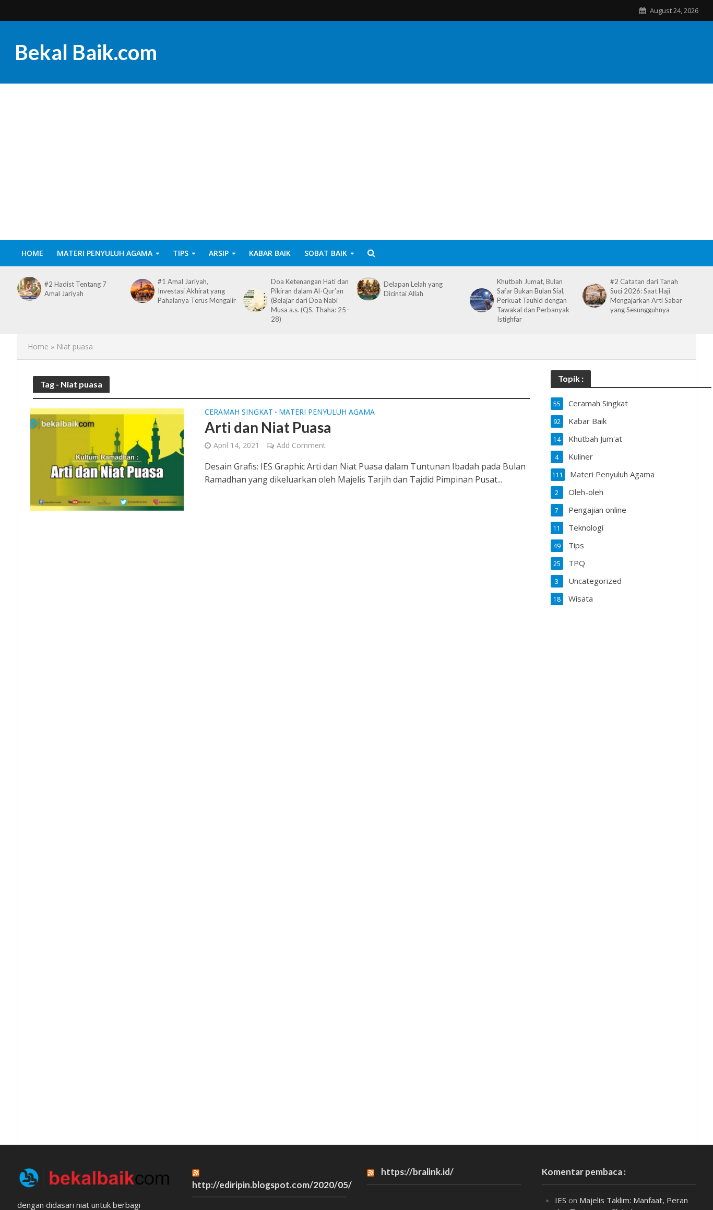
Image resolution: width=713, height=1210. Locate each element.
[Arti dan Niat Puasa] (107, 459)
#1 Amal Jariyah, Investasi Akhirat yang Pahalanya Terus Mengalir (197, 290)
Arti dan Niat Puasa (268, 427)
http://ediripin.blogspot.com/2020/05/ (272, 1184)
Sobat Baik (325, 253)
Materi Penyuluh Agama (104, 253)
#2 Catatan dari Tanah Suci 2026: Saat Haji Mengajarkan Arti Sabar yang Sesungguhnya (646, 295)
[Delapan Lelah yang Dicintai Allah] (367, 289)
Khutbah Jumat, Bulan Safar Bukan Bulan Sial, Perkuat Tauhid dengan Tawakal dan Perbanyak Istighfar (533, 300)
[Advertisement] (356, 162)
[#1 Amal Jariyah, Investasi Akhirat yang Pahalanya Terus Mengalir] (141, 291)
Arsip (219, 253)
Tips (180, 253)
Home (32, 253)
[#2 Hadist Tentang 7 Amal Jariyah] (28, 289)
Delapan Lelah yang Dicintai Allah (413, 289)
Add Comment (301, 445)
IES (560, 1200)
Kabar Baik (270, 253)
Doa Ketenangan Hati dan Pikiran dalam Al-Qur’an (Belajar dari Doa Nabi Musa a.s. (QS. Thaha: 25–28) (310, 300)
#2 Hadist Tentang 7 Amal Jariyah (75, 289)
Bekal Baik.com (86, 52)
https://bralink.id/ (417, 1171)
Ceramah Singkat (239, 412)
